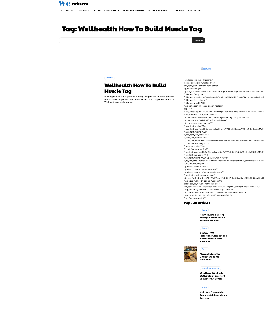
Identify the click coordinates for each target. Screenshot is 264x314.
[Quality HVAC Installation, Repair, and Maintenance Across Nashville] (190, 234)
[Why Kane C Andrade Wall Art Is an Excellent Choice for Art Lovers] (190, 273)
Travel (204, 249)
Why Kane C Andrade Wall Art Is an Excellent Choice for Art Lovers (212, 275)
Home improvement (210, 268)
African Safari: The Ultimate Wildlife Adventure (210, 256)
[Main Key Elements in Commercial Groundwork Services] (190, 292)
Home (204, 210)
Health (109, 78)
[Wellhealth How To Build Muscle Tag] (68, 89)
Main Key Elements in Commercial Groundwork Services (213, 295)
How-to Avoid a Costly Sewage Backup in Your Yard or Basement (212, 217)
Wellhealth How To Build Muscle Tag (135, 87)
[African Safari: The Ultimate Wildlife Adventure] (190, 254)
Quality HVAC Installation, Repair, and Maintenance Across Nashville (213, 237)
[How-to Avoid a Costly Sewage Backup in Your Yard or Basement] (190, 215)
